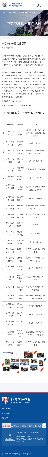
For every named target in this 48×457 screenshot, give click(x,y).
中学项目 (12, 12)
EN (39, 5)
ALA (31, 454)
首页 (4, 12)
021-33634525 (26, 436)
